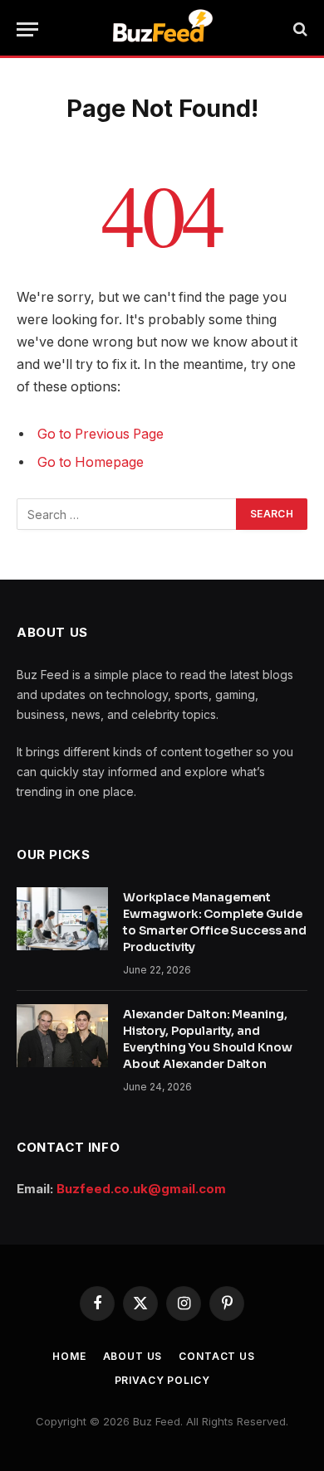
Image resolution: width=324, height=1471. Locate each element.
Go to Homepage (90, 462)
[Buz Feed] (162, 29)
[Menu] (27, 29)
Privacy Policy (162, 1380)
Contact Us (216, 1356)
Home (69, 1356)
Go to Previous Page (100, 434)
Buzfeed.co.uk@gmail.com (141, 1189)
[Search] (298, 29)
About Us (133, 1356)
